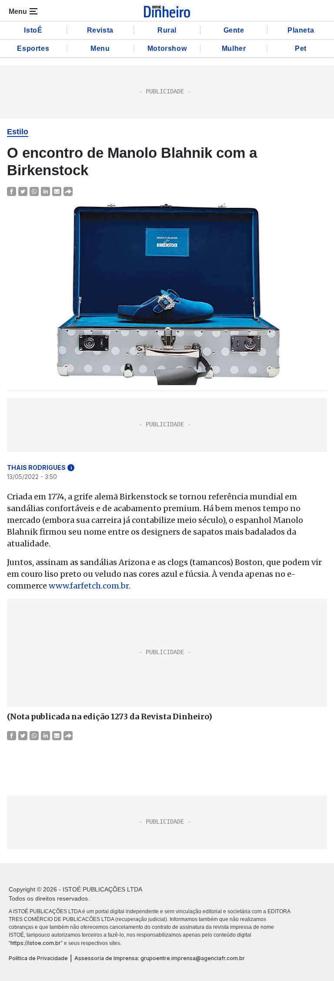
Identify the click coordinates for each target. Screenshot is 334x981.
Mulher (234, 48)
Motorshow (167, 48)
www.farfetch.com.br (89, 586)
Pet (301, 48)
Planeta (300, 30)
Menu (100, 48)
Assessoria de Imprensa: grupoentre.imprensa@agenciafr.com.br (159, 958)
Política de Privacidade (38, 958)
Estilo (17, 131)
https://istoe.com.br (35, 943)
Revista (100, 30)
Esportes (33, 48)
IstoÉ (33, 30)
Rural (167, 30)
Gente (234, 30)
